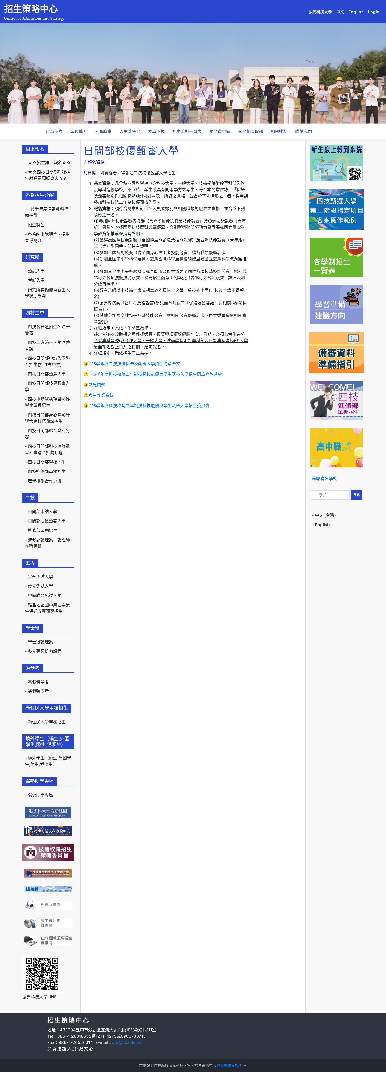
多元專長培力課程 (44, 651)
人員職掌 (103, 131)
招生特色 (36, 224)
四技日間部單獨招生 (47, 462)
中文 (341, 11)
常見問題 (96, 384)
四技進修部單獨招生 (47, 471)
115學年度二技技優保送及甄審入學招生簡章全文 (135, 363)
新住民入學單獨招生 (47, 721)
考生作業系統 (101, 395)
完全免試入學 (40, 576)
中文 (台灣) (325, 515)
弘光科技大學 (321, 11)
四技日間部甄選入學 (47, 373)
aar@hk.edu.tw (127, 1042)
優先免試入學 (40, 586)
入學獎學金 (129, 131)
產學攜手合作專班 (44, 480)
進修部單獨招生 (42, 530)
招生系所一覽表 (187, 131)
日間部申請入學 (42, 511)
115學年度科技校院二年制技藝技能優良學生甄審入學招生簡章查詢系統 (156, 374)
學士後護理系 (40, 641)
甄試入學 (36, 270)
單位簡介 (78, 131)
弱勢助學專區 (40, 795)
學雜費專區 (219, 131)
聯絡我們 (303, 131)
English (357, 11)
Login (374, 11)
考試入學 (36, 280)
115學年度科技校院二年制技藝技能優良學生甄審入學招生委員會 (149, 405)
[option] (193, 73)
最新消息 (54, 131)
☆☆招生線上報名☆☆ (49, 162)
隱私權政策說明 (229, 1065)
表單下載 (156, 131)
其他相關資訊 (250, 131)
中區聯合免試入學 (44, 595)
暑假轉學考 (38, 681)
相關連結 (279, 131)
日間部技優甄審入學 (47, 521)
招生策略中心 (31, 8)
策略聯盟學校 (324, 478)
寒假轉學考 (38, 691)
